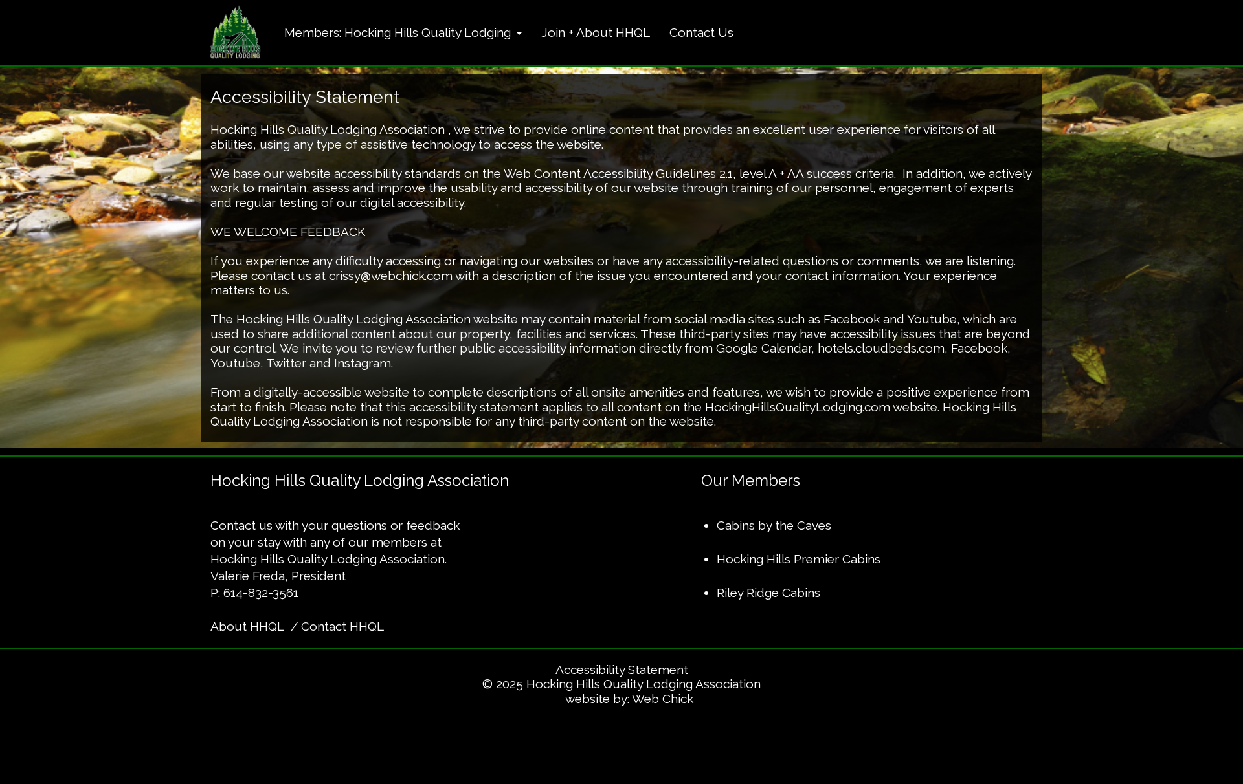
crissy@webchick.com (391, 275)
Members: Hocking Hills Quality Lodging (399, 32)
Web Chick (662, 698)
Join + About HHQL (595, 32)
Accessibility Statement (621, 669)
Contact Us (701, 32)
